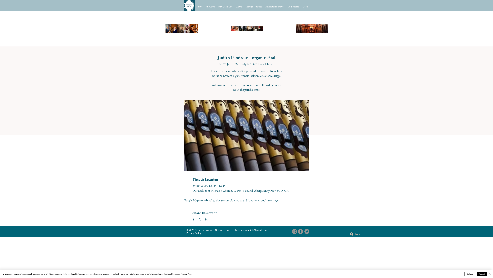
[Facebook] (300, 231)
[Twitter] (306, 231)
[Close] (489, 274)
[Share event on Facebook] (193, 219)
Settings (470, 274)
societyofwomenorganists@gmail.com (246, 230)
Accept (482, 274)
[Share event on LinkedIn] (206, 219)
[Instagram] (294, 231)
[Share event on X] (200, 219)
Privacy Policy (193, 233)
